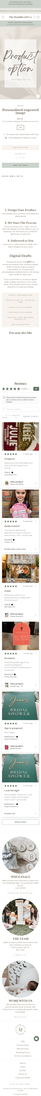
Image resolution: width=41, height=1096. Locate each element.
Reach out (20, 1017)
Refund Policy (23, 1049)
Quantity (20, 154)
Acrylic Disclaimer (20, 307)
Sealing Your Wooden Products (20, 318)
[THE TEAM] (20, 917)
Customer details (22, 1078)
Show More (27, 535)
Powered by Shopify (20, 1094)
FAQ (23, 1042)
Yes (20, 127)
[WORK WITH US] (20, 979)
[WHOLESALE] (20, 855)
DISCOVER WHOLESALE (20, 893)
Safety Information (20, 295)
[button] (29, 388)
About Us (23, 1074)
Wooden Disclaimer (20, 312)
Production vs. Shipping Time (20, 301)
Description (20, 147)
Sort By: (17, 416)
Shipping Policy (23, 1052)
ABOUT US (20, 955)
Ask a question (20, 324)
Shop (22, 1067)
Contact (22, 1070)
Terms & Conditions (22, 1056)
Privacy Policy (23, 1045)
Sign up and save (20, 1084)
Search (23, 1063)
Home (20, 106)
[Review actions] (35, 453)
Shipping (16, 121)
